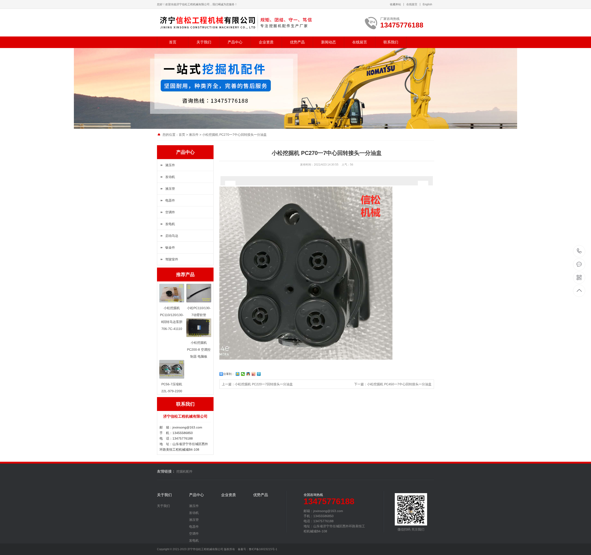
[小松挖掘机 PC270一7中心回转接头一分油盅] (242, 22)
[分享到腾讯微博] (259, 374)
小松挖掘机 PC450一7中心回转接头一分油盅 (399, 384)
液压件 (194, 134)
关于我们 (203, 42)
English (427, 4)
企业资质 (266, 42)
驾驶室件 (171, 259)
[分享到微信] (243, 374)
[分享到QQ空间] (238, 374)
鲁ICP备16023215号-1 (263, 549)
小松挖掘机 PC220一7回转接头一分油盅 (264, 384)
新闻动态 (328, 42)
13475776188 (579, 251)
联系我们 (390, 42)
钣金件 (170, 247)
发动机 (170, 177)
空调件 (170, 212)
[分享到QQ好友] (248, 374)
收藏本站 (395, 4)
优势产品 (297, 42)
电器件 (170, 200)
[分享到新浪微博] (254, 374)
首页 (172, 42)
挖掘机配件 (184, 471)
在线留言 (411, 4)
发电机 (170, 224)
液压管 (170, 188)
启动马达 (171, 236)
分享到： (228, 374)
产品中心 (235, 42)
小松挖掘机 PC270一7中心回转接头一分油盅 (234, 134)
